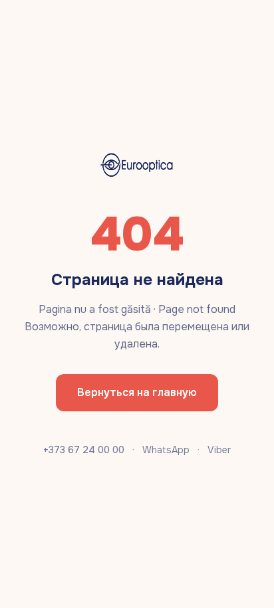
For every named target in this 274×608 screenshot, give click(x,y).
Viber (219, 450)
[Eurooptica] (137, 165)
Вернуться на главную (137, 392)
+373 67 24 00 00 (83, 450)
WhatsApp (166, 450)
